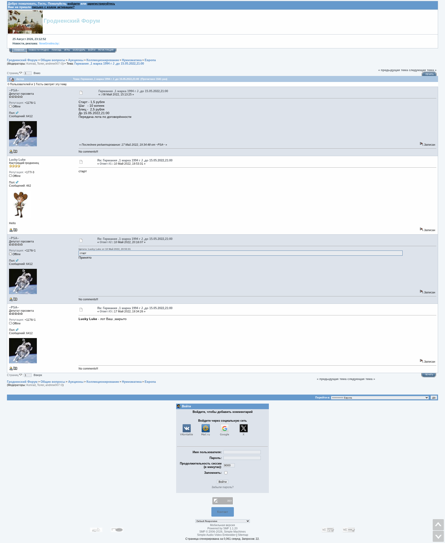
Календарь (79, 50)
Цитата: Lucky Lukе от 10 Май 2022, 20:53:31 (105, 249)
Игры (67, 50)
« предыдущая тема (393, 70)
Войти (91, 50)
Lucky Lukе (17, 159)
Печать (430, 74)
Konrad (31, 63)
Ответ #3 (106, 311)
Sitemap (243, 535)
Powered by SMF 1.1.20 (222, 528)
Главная (19, 50)
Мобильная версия (222, 525)
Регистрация (106, 50)
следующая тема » (422, 70)
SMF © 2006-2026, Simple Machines (222, 531)
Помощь (56, 50)
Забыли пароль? (223, 487)
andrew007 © (54, 63)
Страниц (13, 73)
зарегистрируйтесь (101, 3)
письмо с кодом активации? (53, 7)
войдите (73, 3)
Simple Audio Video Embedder (216, 535)
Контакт (222, 512)
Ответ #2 (106, 242)
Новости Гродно (39, 50)
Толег (40, 63)
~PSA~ (14, 90)
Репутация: (16, 102)
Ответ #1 (106, 163)
